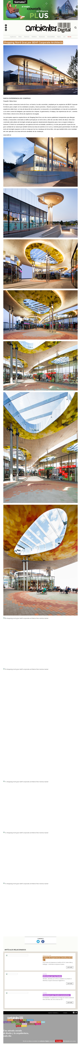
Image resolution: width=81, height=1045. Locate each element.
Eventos (13, 1022)
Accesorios (10, 1020)
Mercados (18, 1025)
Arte (64, 36)
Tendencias (26, 36)
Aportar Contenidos (52, 1012)
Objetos (59, 36)
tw (74, 1012)
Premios (22, 1022)
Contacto (65, 1012)
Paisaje (43, 1022)
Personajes (18, 1023)
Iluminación (42, 36)
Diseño (20, 36)
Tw (38, 941)
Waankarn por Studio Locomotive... (56, 995)
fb (76, 1012)
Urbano (17, 1022)
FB (42, 941)
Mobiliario (34, 36)
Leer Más (69, 967)
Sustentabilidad (51, 36)
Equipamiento (30, 1020)
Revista (69, 36)
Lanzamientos (33, 1022)
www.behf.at (7, 135)
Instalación (24, 1025)
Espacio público (7, 1022)
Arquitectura (13, 36)
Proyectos (24, 1023)
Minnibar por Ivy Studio (52, 976)
